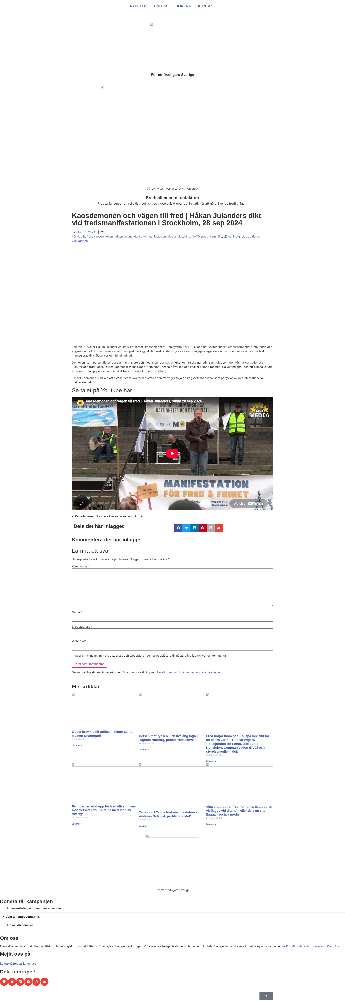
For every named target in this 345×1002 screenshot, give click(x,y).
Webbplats (79, 641)
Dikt (76, 236)
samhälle (216, 236)
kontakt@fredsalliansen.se (18, 963)
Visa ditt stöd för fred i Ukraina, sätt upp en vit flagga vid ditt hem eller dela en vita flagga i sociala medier (239, 810)
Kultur (143, 236)
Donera (183, 6)
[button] (178, 528)
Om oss (161, 6)
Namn (77, 612)
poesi (205, 236)
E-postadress (82, 626)
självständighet (234, 236)
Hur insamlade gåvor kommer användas (33, 908)
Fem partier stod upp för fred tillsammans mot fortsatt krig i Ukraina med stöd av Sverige (104, 810)
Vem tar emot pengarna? (23, 916)
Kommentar (81, 566)
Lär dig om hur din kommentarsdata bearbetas (188, 672)
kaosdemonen (103, 236)
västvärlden (80, 241)
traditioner (253, 236)
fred (89, 236)
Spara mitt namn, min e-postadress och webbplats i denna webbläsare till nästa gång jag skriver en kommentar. (151, 655)
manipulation (157, 236)
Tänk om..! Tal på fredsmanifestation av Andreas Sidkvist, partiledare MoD (169, 814)
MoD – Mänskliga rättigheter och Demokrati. (312, 946)
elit (83, 236)
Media (171, 236)
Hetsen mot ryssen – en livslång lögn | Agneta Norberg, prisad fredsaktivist (168, 738)
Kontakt (206, 6)
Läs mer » (77, 745)
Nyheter (138, 6)
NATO (196, 236)
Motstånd (183, 236)
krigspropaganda (126, 236)
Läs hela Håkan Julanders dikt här (109, 516)
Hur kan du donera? (19, 925)
